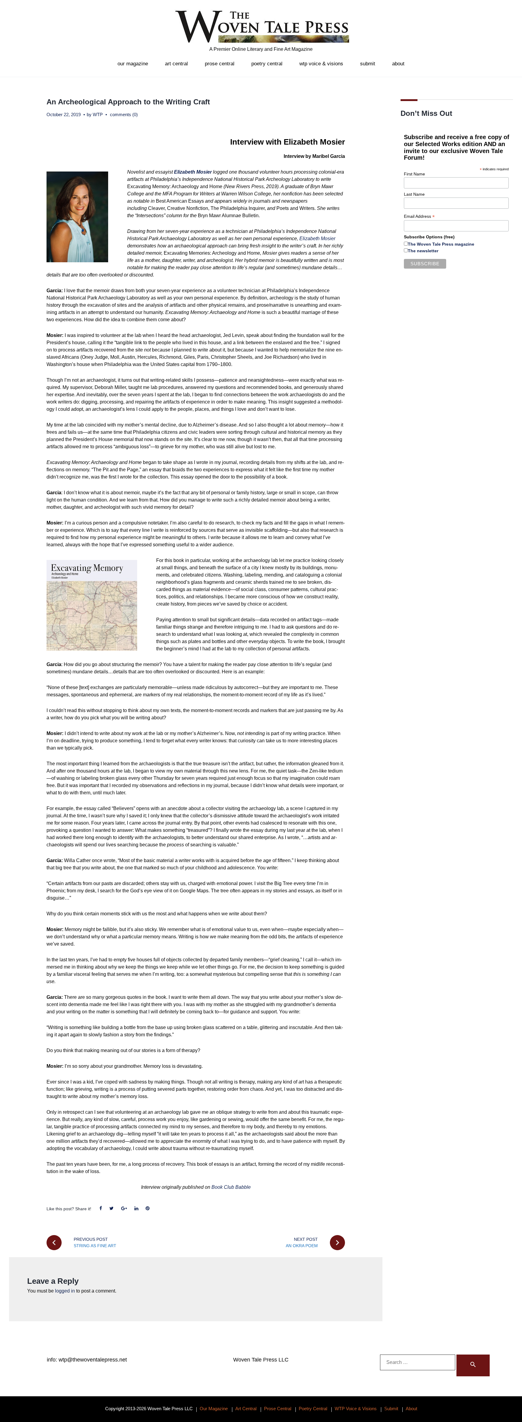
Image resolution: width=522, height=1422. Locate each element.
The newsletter (423, 250)
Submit (367, 63)
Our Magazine (133, 63)
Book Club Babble (231, 1187)
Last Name (414, 194)
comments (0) (124, 114)
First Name (414, 174)
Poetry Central (266, 63)
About (398, 63)
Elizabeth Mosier (317, 238)
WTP (98, 114)
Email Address (419, 216)
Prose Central (219, 63)
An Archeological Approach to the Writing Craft (128, 102)
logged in (65, 1290)
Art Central (176, 63)
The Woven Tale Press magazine (441, 244)
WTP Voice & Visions (321, 63)
